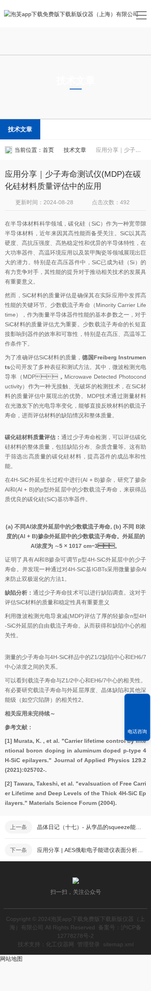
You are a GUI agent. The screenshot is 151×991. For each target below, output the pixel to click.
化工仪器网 (60, 944)
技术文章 (20, 129)
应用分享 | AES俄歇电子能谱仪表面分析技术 (91, 850)
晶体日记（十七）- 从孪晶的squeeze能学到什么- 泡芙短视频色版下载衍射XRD (91, 827)
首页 (48, 150)
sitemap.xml (118, 944)
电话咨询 (137, 731)
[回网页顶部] (137, 703)
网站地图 (11, 959)
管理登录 (88, 944)
